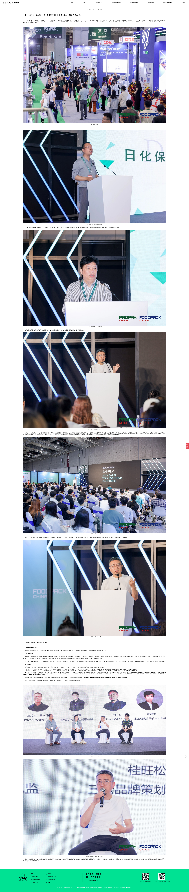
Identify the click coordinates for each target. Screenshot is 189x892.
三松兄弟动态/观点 (167, 2)
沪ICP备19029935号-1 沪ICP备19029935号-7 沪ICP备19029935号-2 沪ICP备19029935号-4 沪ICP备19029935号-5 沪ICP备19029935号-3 (104, 887)
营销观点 (94, 9)
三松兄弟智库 (99, 2)
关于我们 (84, 2)
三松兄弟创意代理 (134, 2)
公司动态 (89, 9)
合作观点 (100, 9)
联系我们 (184, 2)
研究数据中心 (151, 2)
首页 (72, 2)
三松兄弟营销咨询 (116, 2)
